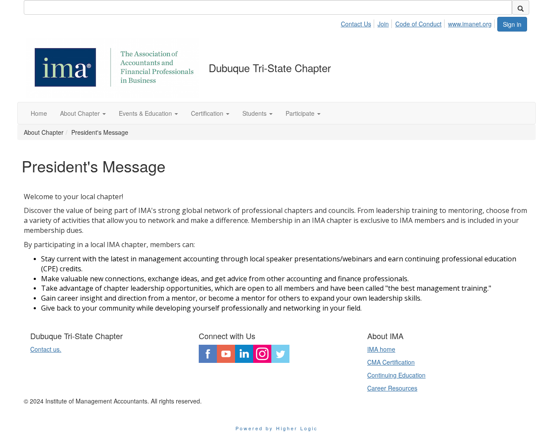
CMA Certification (391, 362)
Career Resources (392, 388)
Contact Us (356, 23)
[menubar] (418, 22)
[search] (520, 7)
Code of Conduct (418, 23)
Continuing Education (396, 375)
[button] (83, 113)
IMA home (381, 349)
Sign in (512, 24)
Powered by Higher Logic (276, 428)
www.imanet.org (470, 23)
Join (383, 23)
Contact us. (45, 349)
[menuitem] (358, 22)
